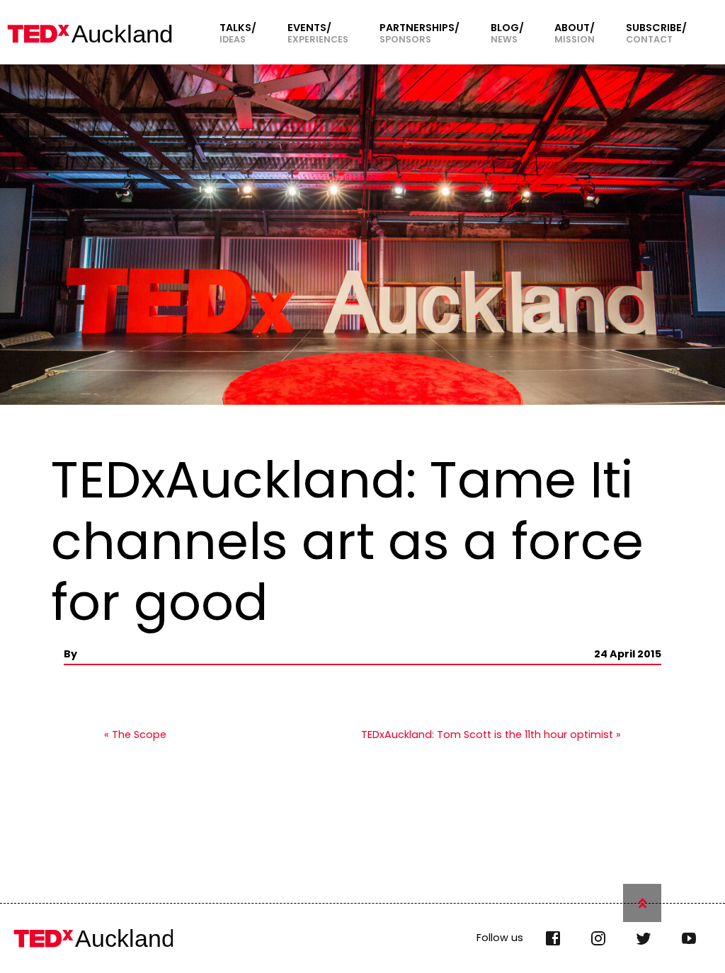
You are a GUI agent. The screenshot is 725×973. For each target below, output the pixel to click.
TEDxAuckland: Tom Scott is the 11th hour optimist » (491, 734)
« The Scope (135, 734)
